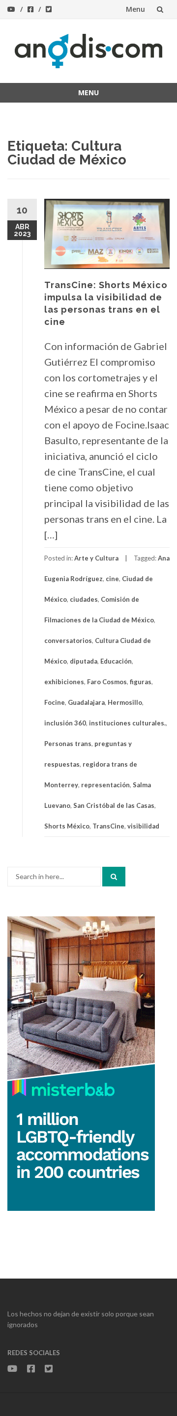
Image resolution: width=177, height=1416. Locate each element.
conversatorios (68, 640)
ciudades (84, 599)
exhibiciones (64, 682)
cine (112, 579)
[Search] (113, 876)
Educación (116, 661)
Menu (135, 9)
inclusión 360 (65, 723)
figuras (140, 682)
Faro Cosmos (107, 682)
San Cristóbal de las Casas (113, 805)
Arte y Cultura (96, 558)
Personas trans (67, 744)
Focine (54, 702)
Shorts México (66, 826)
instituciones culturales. (127, 723)
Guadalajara (86, 702)
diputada (83, 661)
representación (105, 785)
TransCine (108, 826)
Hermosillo (125, 702)
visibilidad (143, 826)
